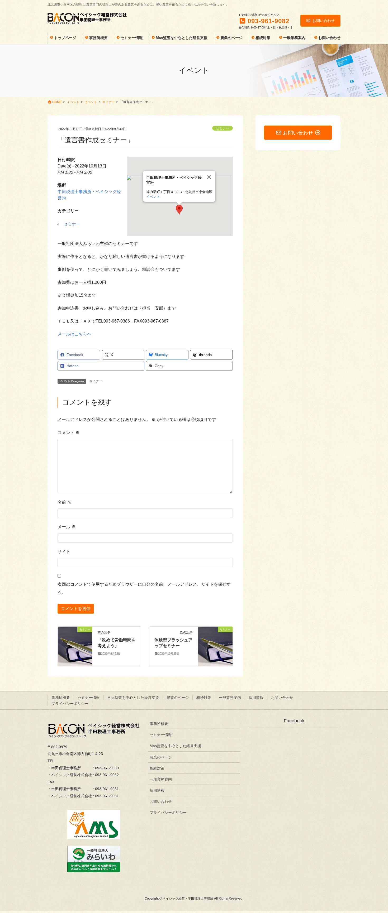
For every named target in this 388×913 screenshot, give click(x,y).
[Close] (209, 177)
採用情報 (256, 697)
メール (66, 527)
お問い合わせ (324, 20)
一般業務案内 (230, 697)
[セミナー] (75, 646)
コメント (69, 432)
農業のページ (178, 697)
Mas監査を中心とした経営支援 (133, 697)
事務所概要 (60, 697)
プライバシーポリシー (69, 703)
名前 (64, 502)
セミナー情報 (89, 697)
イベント (153, 197)
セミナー (222, 128)
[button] (179, 210)
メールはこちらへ (74, 334)
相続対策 (203, 697)
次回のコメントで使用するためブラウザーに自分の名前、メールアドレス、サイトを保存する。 (144, 588)
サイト (64, 551)
